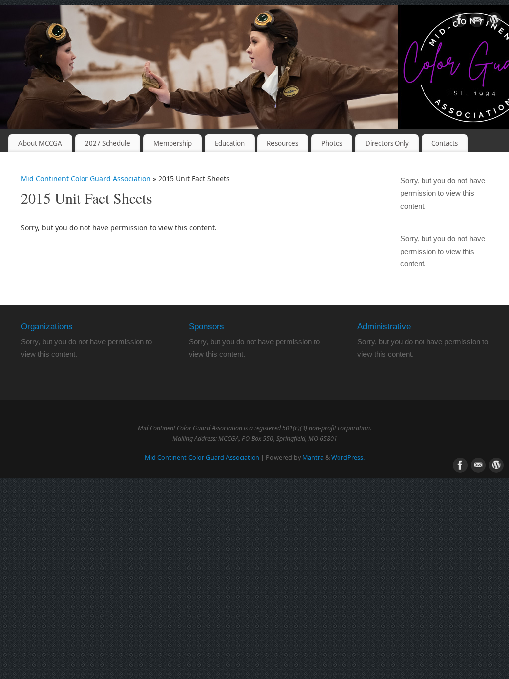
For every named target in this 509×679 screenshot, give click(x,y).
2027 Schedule (107, 143)
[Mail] (476, 21)
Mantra (313, 457)
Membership (172, 143)
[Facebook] (459, 21)
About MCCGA (40, 143)
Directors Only (387, 143)
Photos (331, 143)
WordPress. (348, 457)
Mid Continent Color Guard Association (86, 178)
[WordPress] (494, 21)
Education (230, 143)
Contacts (444, 143)
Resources (282, 143)
